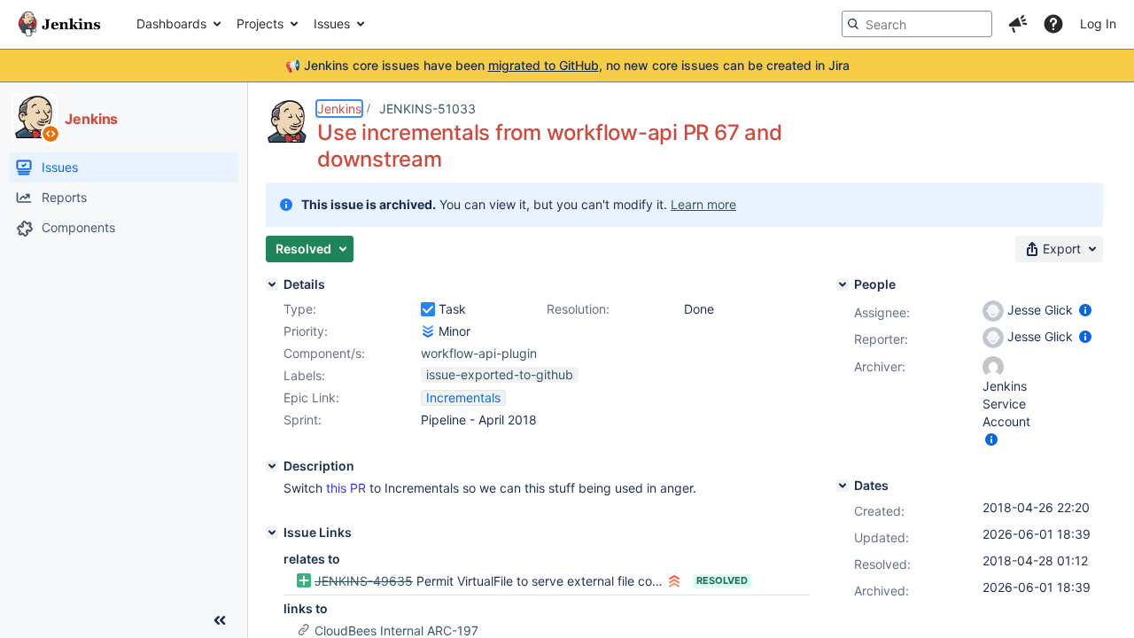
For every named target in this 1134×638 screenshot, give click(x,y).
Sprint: (303, 419)
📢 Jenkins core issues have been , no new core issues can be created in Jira (567, 65)
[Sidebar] (219, 620)
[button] (1018, 24)
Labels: (304, 375)
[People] (842, 284)
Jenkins (339, 108)
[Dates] (842, 485)
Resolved (722, 580)
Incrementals (463, 397)
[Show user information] (1085, 309)
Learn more (703, 204)
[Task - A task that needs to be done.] (428, 309)
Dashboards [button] (171, 23)
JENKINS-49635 (364, 580)
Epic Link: (311, 397)
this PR (346, 487)
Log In (1098, 23)
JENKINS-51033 (427, 108)
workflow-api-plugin (479, 353)
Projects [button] (260, 23)
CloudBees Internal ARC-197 (396, 630)
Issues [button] (332, 23)
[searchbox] (917, 24)
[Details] (272, 284)
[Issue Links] (272, 532)
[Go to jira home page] (59, 24)
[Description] (272, 466)
